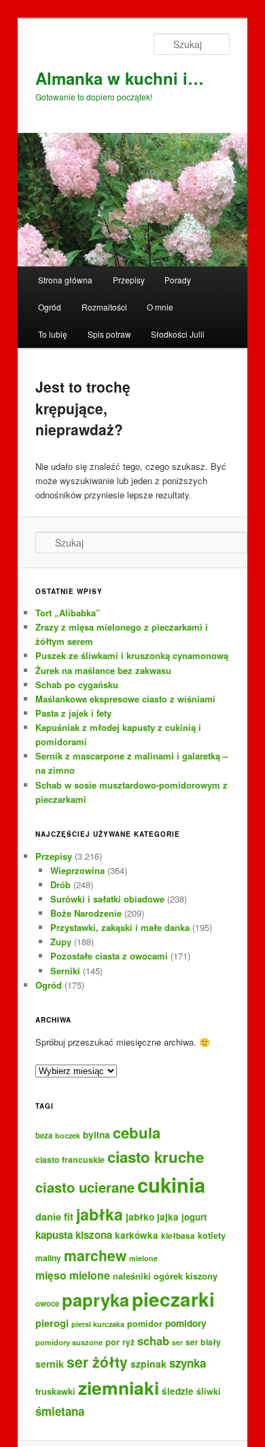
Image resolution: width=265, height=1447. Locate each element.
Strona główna (65, 279)
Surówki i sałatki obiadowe (107, 898)
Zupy (60, 941)
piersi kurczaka (97, 1324)
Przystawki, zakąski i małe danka (120, 927)
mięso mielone (72, 1275)
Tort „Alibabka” (68, 612)
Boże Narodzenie (86, 913)
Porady (177, 279)
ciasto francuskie (70, 1159)
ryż (128, 1342)
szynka (187, 1363)
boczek (67, 1135)
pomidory (186, 1323)
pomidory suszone (69, 1341)
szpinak (148, 1363)
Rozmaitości (104, 307)
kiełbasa (178, 1236)
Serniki (65, 970)
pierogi (52, 1322)
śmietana (59, 1411)
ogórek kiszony (185, 1275)
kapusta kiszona (73, 1234)
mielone (143, 1258)
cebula (136, 1132)
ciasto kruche (155, 1157)
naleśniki (132, 1275)
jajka (168, 1216)
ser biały (203, 1342)
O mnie (160, 307)
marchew (95, 1255)
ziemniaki (118, 1387)
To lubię (52, 334)
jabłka (99, 1214)
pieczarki (173, 1299)
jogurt (194, 1216)
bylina (96, 1134)
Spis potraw (109, 334)
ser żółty (97, 1361)
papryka (95, 1299)
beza (43, 1135)
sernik (49, 1363)
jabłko (140, 1216)
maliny (48, 1258)
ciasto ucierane (85, 1187)
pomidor (144, 1323)
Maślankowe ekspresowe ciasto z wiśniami (125, 698)
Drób (60, 884)
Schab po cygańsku (76, 684)
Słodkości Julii (178, 334)
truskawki (55, 1391)
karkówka (136, 1235)
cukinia (171, 1184)
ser (177, 1342)
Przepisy (129, 279)
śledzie (178, 1391)
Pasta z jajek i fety (73, 713)
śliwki (208, 1391)
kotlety (212, 1235)
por (112, 1341)
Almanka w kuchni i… (119, 78)
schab (153, 1340)
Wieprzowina (77, 870)
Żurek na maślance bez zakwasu (103, 670)
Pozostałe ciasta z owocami (109, 955)
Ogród (49, 307)
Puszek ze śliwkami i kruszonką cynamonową (131, 655)
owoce (47, 1303)
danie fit (54, 1216)
